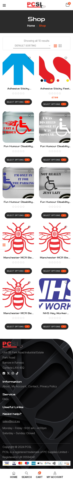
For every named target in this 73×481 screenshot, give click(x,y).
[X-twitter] (8, 373)
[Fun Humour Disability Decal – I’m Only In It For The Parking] (18, 182)
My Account (19, 386)
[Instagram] (12, 373)
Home (31, 25)
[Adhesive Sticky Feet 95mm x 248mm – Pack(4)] (54, 69)
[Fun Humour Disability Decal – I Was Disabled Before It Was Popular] (54, 127)
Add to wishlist (29, 58)
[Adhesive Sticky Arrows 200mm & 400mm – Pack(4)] (18, 69)
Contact (33, 386)
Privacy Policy (48, 386)
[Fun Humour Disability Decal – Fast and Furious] (18, 127)
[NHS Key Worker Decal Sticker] (54, 294)
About (6, 386)
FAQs (6, 399)
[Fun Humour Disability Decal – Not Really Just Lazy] (54, 182)
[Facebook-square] (4, 373)
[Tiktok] (17, 373)
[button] (68, 5)
